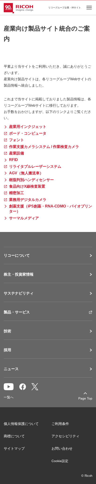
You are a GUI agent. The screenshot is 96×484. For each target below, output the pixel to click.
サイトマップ (14, 448)
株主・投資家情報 (19, 274)
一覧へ (9, 397)
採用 (7, 350)
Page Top (85, 398)
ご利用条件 (60, 424)
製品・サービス (17, 312)
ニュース (11, 369)
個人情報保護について (21, 424)
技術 (7, 331)
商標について (14, 436)
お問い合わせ (61, 448)
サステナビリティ (19, 293)
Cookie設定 (59, 461)
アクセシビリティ (65, 436)
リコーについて (17, 255)
